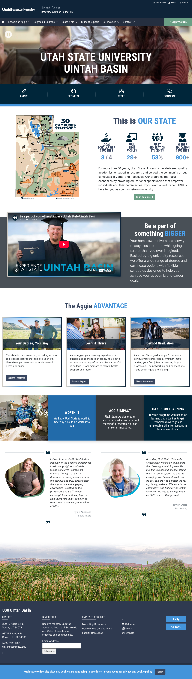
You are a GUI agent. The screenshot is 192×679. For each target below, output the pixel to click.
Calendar (129, 624)
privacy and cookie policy (137, 671)
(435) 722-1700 (11, 643)
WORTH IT (72, 412)
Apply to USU (179, 22)
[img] (8, 34)
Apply (24, 96)
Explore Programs (16, 377)
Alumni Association (144, 381)
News (128, 628)
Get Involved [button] (109, 21)
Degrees (73, 96)
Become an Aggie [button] (17, 21)
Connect (170, 96)
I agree (160, 671)
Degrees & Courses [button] (44, 21)
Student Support (90, 21)
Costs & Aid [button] (68, 21)
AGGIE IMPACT (120, 411)
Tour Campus (146, 197)
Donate (129, 632)
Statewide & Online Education (56, 12)
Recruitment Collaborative (97, 628)
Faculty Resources (92, 632)
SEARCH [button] (185, 3)
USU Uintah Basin (16, 610)
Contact (176, 626)
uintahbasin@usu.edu (14, 646)
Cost (121, 96)
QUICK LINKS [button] (161, 3)
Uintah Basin (50, 8)
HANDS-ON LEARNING (168, 409)
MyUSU (174, 3)
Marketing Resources (94, 624)
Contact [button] (127, 21)
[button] (8, 35)
